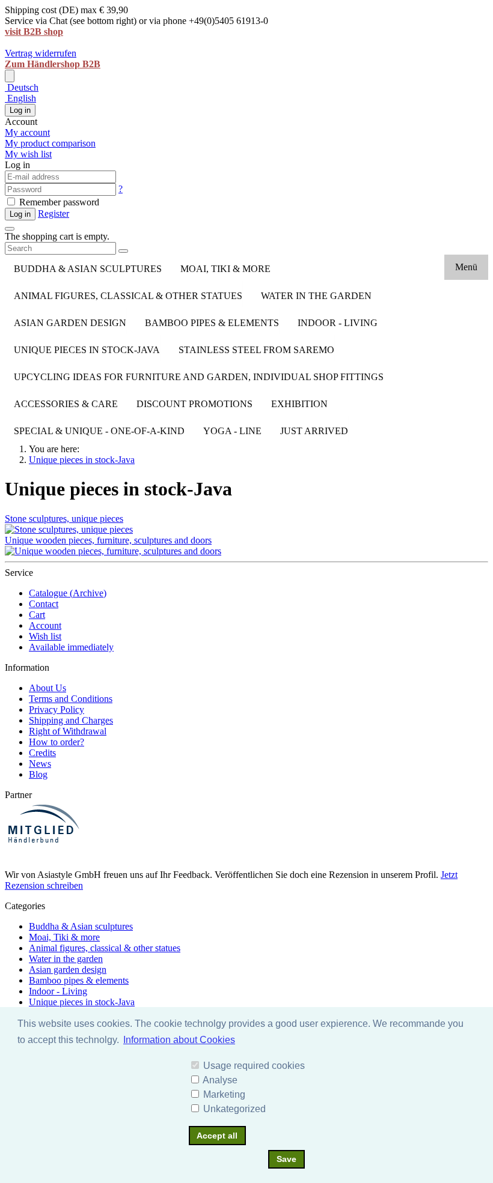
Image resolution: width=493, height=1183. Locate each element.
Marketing (224, 1094)
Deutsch (21, 87)
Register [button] (53, 213)
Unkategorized (234, 1109)
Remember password (58, 202)
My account (27, 132)
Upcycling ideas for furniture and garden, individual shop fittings (199, 377)
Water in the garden (316, 296)
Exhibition (299, 404)
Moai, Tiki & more (225, 269)
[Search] (123, 251)
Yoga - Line (232, 431)
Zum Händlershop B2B (52, 64)
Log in (20, 110)
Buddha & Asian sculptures (88, 269)
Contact (43, 604)
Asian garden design (70, 323)
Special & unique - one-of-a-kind (99, 431)
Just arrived (314, 431)
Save (286, 1159)
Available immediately (71, 647)
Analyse (220, 1080)
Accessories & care (66, 404)
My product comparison (50, 143)
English (20, 98)
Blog (38, 774)
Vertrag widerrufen (40, 53)
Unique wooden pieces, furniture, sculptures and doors (108, 540)
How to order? (56, 742)
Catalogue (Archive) (67, 593)
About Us (47, 688)
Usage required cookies (254, 1065)
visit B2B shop (34, 31)
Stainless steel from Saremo (256, 350)
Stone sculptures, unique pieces (64, 518)
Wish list (45, 636)
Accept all (217, 1135)
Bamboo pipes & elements (212, 323)
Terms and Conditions (70, 699)
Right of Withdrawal (67, 731)
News (40, 763)
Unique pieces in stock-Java (87, 350)
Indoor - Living (338, 323)
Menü (466, 267)
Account (45, 625)
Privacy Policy (56, 709)
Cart (37, 615)
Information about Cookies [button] (179, 1040)
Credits (42, 753)
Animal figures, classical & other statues (128, 296)
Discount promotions (194, 404)
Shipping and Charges (71, 720)
